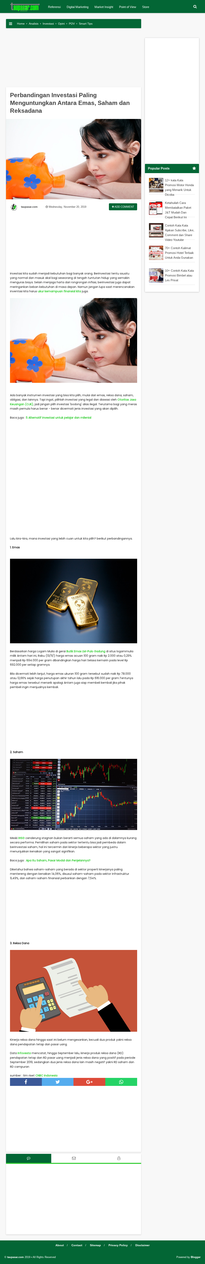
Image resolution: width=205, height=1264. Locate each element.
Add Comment (124, 206)
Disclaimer (142, 1245)
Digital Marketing (77, 7)
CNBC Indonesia (46, 1075)
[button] (195, 7)
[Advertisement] (73, 59)
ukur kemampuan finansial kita (59, 291)
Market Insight (103, 7)
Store (145, 7)
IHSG (21, 838)
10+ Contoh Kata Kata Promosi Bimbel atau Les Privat (179, 275)
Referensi (54, 7)
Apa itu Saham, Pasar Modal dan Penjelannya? (58, 860)
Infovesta (24, 1053)
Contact (76, 1245)
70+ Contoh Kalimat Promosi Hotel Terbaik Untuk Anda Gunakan (179, 252)
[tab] (28, 1158)
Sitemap (95, 1245)
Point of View (127, 7)
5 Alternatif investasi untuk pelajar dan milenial (58, 418)
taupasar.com (15, 1257)
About (59, 1245)
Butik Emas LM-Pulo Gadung (85, 651)
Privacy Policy (118, 1245)
